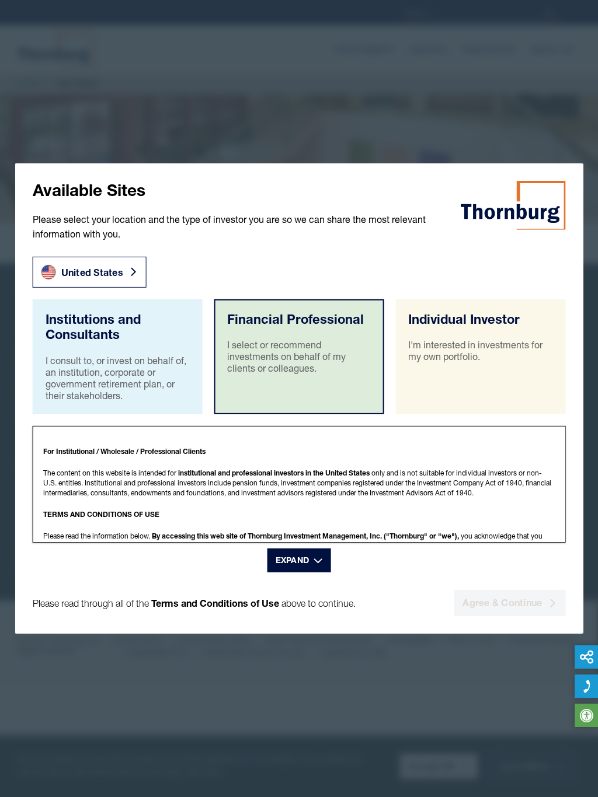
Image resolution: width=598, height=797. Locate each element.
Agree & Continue (502, 603)
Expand (293, 560)
